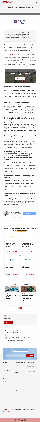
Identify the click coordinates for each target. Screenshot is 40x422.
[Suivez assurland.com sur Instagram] (10, 411)
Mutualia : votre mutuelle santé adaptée (10, 244)
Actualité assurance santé (19, 13)
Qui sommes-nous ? (6, 365)
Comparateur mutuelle (19, 375)
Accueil (4, 13)
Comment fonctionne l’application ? (11, 332)
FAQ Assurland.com (6, 383)
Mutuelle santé (10, 13)
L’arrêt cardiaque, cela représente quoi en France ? (14, 342)
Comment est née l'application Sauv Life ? (12, 329)
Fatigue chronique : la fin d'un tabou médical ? (12, 297)
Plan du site (25, 411)
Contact (4, 381)
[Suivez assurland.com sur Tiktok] (11, 411)
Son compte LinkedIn (8, 220)
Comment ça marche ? (7, 367)
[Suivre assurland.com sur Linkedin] (6, 411)
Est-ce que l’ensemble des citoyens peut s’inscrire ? (14, 334)
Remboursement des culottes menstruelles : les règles (27, 298)
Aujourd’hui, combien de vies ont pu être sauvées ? (14, 340)
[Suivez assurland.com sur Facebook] (3, 411)
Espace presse (5, 378)
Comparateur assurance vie (20, 393)
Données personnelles (26, 409)
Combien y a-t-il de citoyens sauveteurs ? (12, 335)
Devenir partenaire (6, 370)
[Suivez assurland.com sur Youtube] (8, 411)
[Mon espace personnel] (34, 2)
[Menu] (36, 2)
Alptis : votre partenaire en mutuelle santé (26, 267)
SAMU (13, 54)
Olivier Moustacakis (14, 212)
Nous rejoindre (5, 373)
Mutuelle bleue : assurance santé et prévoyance (27, 244)
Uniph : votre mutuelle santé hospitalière (10, 267)
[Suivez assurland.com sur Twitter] (5, 411)
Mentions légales (18, 409)
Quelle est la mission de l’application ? (12, 330)
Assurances (5, 375)
